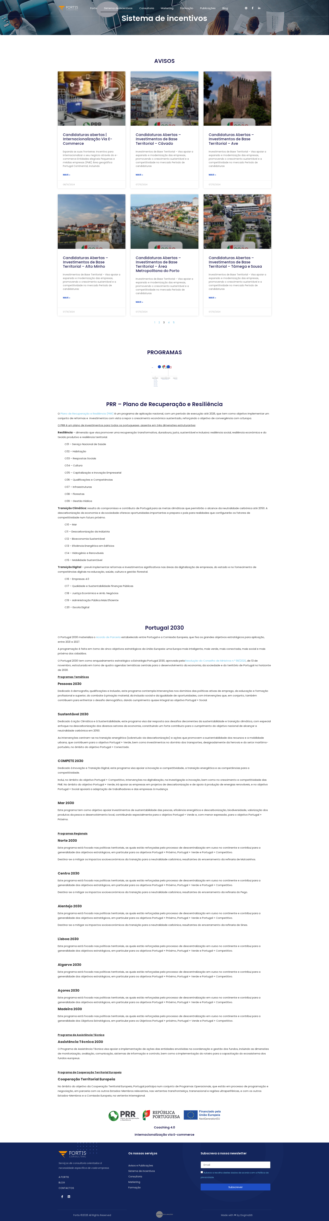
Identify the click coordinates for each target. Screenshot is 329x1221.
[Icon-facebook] (62, 1196)
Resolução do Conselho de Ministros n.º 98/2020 (215, 660)
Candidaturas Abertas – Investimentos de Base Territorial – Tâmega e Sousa (235, 262)
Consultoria (146, 8)
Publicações (208, 8)
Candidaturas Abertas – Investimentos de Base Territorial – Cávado (158, 139)
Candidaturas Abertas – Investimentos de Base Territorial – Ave (231, 139)
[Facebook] (252, 8)
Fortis (93, 8)
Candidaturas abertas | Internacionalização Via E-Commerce (87, 139)
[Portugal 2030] (168, 367)
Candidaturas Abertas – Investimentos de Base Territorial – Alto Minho (85, 262)
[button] (266, 8)
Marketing (167, 8)
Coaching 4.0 (164, 1127)
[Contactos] (246, 8)
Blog (225, 8)
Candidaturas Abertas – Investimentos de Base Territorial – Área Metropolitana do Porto (158, 264)
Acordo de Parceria (108, 637)
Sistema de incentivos (118, 8)
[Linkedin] (259, 8)
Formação (186, 8)
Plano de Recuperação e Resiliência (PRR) (87, 413)
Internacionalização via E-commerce (164, 1134)
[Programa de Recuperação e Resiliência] (159, 367)
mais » (66, 174)
